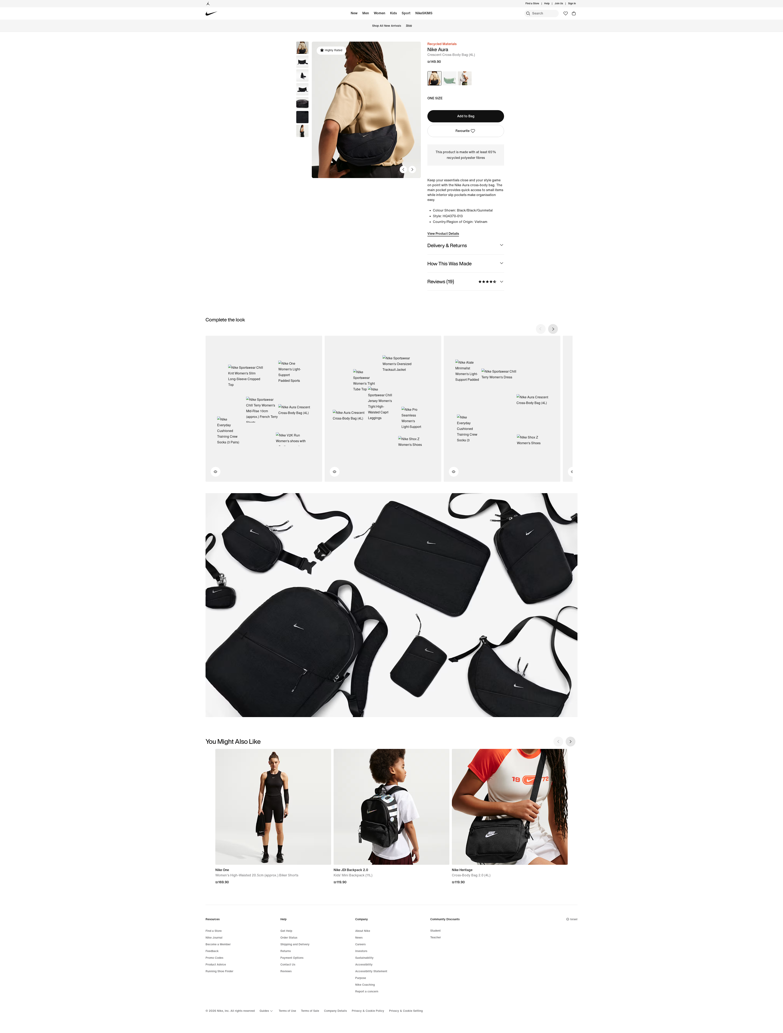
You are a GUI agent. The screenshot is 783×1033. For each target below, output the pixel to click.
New (354, 13)
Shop (409, 25)
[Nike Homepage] (212, 14)
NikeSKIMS (423, 13)
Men (365, 13)
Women (379, 13)
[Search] (528, 13)
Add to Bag (465, 116)
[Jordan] (208, 3)
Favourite (463, 131)
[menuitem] (551, 3)
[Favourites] (565, 13)
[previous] (541, 329)
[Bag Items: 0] (573, 13)
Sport (406, 13)
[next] (553, 329)
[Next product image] (412, 169)
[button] (302, 61)
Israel (573, 919)
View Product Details (443, 233)
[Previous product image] (403, 169)
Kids (393, 13)
